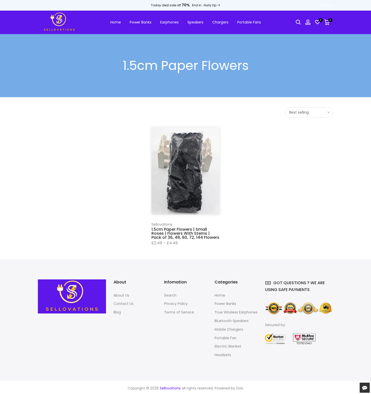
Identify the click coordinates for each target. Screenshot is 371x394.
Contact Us (124, 303)
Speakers (195, 22)
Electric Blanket (228, 346)
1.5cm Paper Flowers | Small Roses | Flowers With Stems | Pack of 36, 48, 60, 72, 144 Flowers (185, 233)
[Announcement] (185, 5)
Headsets (223, 354)
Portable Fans (249, 22)
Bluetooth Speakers (232, 320)
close (44, 5)
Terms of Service (179, 312)
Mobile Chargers (229, 329)
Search (170, 295)
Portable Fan (225, 337)
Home (115, 22)
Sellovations (161, 224)
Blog (117, 312)
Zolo (239, 388)
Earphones (169, 22)
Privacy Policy (176, 303)
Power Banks (140, 22)
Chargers (220, 22)
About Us (121, 295)
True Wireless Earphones (236, 312)
